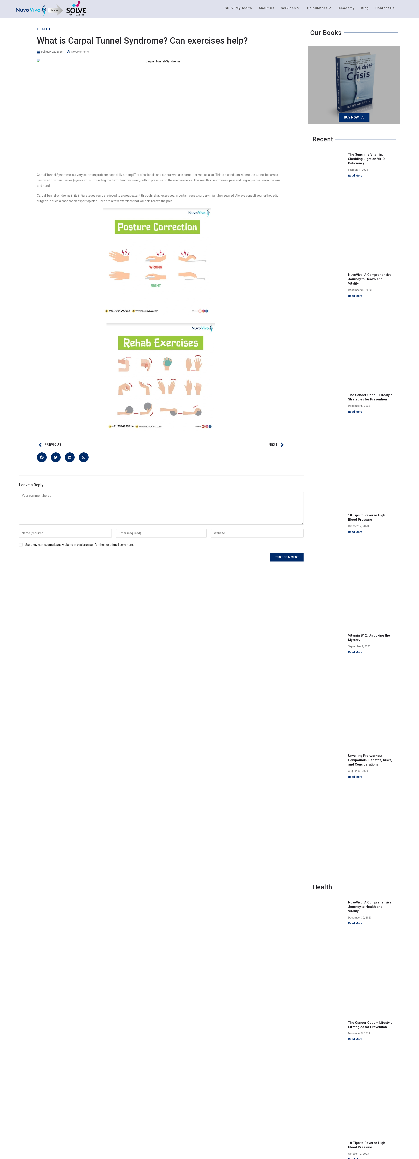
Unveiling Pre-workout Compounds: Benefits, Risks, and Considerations (370, 760)
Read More (355, 175)
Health (43, 29)
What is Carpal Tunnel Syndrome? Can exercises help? (142, 41)
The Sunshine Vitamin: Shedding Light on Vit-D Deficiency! (366, 159)
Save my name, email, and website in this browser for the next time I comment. (79, 544)
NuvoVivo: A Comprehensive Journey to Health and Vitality (370, 279)
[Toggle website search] (402, 8)
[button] (42, 457)
